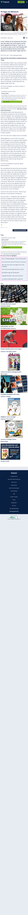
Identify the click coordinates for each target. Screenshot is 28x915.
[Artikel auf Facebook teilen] (24, 37)
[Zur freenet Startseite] (5, 1)
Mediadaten (14, 502)
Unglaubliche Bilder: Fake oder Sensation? (12, 276)
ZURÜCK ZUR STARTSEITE (20, 230)
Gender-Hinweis (14, 496)
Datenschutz (14, 485)
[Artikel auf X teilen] (26, 37)
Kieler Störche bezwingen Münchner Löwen (13, 269)
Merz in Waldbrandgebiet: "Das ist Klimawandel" (14, 258)
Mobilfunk (21, 2)
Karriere (14, 505)
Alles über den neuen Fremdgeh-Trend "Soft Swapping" (13, 265)
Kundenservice (14, 476)
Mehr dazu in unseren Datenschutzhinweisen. (12, 253)
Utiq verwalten (14, 491)
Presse (14, 499)
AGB (14, 493)
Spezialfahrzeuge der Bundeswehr (10, 272)
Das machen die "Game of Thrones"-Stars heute (14, 262)
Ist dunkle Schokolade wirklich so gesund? (12, 279)
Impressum (14, 482)
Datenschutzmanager (14, 488)
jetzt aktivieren (6, 101)
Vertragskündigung (14, 508)
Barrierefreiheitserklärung (14, 479)
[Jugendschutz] (14, 517)
